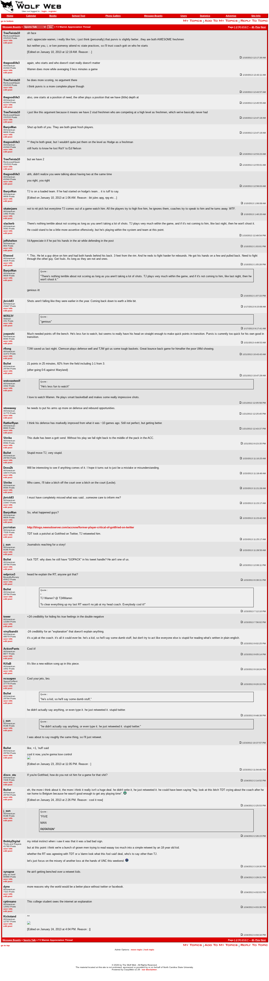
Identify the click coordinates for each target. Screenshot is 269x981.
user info (7, 40)
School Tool (78, 15)
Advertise (231, 15)
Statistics (205, 15)
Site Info (256, 15)
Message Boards (153, 15)
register (53, 11)
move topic (136, 949)
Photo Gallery (113, 15)
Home (10, 15)
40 (253, 27)
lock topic (149, 949)
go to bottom (7, 21)
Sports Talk (29, 940)
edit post (7, 43)
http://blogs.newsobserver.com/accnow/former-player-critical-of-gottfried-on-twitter (80, 527)
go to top (5, 945)
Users (184, 15)
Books (53, 15)
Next (263, 27)
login (44, 11)
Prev (257, 27)
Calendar (31, 15)
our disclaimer (149, 969)
